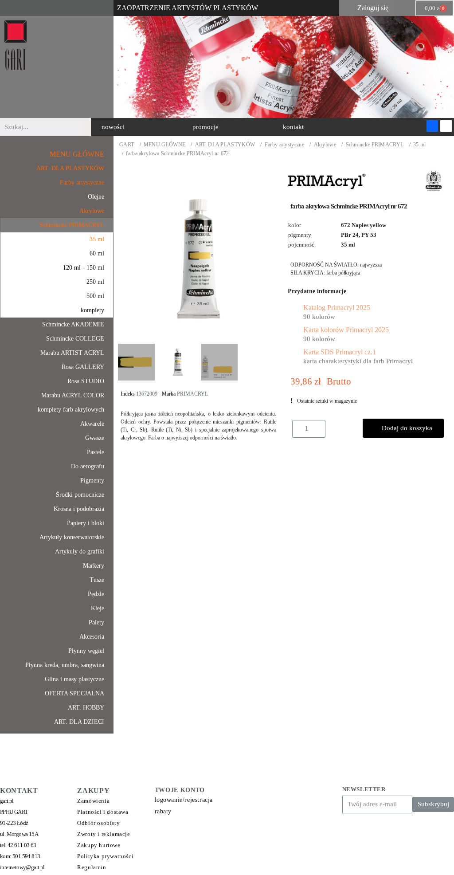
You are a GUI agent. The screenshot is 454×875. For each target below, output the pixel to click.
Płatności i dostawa (102, 811)
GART (126, 145)
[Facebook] (432, 126)
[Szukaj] (86, 127)
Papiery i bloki (85, 523)
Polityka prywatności (105, 856)
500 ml (95, 296)
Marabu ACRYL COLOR (72, 395)
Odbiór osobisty (98, 823)
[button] (113, 127)
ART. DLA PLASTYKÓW (225, 145)
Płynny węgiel (86, 650)
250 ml (95, 282)
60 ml (97, 253)
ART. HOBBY (86, 707)
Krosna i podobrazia (79, 509)
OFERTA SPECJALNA (74, 693)
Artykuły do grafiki (79, 551)
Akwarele (92, 423)
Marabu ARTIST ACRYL (72, 352)
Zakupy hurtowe (98, 845)
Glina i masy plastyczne (74, 679)
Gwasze (94, 438)
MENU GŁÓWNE (164, 145)
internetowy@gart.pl (22, 867)
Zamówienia (93, 800)
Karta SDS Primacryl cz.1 (339, 352)
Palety (96, 622)
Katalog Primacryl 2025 (336, 307)
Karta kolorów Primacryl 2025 (346, 330)
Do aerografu (87, 466)
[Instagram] (446, 126)
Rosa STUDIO (85, 381)
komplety (92, 310)
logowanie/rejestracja (184, 800)
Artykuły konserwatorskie (71, 537)
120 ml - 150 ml (83, 267)
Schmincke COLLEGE (75, 338)
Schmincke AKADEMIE (73, 324)
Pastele (95, 452)
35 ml (419, 145)
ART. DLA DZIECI (79, 721)
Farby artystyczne (284, 145)
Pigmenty (92, 480)
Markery (93, 565)
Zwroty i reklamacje (103, 834)
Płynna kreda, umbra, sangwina (64, 665)
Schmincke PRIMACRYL (375, 145)
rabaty (163, 811)
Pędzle (96, 594)
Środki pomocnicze (80, 494)
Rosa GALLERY (83, 367)
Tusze (97, 580)
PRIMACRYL (192, 394)
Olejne (96, 196)
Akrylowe (325, 145)
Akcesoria (91, 636)
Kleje (97, 608)
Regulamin (91, 867)
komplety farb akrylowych (71, 409)
